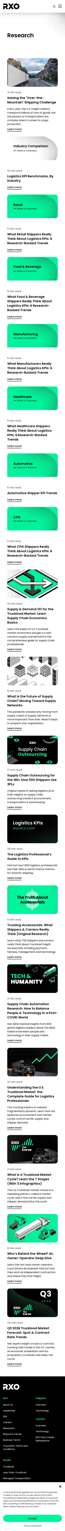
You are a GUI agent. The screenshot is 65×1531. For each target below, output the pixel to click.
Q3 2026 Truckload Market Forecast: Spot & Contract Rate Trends (28, 1332)
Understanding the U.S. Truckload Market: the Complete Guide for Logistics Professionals (30, 1094)
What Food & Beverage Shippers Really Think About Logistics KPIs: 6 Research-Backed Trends (29, 303)
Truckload (8, 1466)
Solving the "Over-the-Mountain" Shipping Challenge (31, 100)
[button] (60, 1486)
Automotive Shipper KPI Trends (32, 493)
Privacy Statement (32, 1525)
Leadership (9, 1410)
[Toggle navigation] (60, 6)
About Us (8, 1404)
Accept (32, 1518)
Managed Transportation (17, 1478)
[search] (54, 6)
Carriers (7, 1422)
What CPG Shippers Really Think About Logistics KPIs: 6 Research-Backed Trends (29, 551)
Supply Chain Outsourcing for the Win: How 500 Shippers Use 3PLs (32, 779)
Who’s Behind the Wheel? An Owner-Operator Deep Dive (30, 1255)
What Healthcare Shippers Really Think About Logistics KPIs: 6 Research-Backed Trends (29, 433)
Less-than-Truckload (14, 1472)
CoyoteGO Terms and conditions (15, 1447)
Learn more (14, 129)
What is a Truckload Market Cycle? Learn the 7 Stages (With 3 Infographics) (29, 1179)
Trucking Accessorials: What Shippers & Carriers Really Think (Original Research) (30, 929)
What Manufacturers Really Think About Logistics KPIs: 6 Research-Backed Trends (29, 368)
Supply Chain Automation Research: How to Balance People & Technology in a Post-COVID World (32, 1011)
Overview (41, 1404)
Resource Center (12, 1434)
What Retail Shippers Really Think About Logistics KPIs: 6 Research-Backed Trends (29, 238)
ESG (5, 1416)
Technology (42, 1410)
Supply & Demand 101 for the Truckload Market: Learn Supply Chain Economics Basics (30, 616)
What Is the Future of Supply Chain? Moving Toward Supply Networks (31, 700)
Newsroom (9, 1428)
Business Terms (11, 1440)
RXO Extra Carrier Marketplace (45, 1439)
